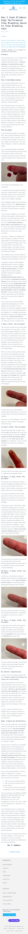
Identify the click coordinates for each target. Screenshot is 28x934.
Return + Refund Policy (9, 893)
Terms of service (20, 928)
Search (5, 882)
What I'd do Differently (8, 47)
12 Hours (13, 42)
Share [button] (4, 36)
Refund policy (12, 928)
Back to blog (15, 852)
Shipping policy (19, 930)
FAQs (4, 872)
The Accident (11, 40)
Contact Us (6, 879)
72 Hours (9, 44)
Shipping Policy (7, 896)
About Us (5, 868)
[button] (3, 8)
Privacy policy (10, 930)
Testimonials (6, 875)
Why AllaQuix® (7, 864)
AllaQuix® (11, 926)
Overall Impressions (19, 44)
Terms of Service (7, 900)
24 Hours (20, 42)
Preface (3, 40)
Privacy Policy (7, 904)
